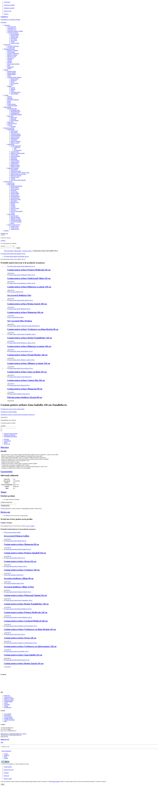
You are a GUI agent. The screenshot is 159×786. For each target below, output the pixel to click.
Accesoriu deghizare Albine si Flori (19, 587)
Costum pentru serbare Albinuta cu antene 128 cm (28, 363)
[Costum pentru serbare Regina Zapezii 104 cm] (20, 300)
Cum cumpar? (7, 714)
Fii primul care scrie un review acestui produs (12, 409)
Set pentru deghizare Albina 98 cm (18, 578)
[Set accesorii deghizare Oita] (15, 291)
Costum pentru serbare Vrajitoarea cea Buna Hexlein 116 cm (30, 629)
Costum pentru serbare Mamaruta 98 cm (24, 389)
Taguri (5, 442)
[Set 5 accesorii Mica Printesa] (15, 317)
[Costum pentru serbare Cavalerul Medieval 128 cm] (18, 617)
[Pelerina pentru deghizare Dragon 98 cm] (18, 394)
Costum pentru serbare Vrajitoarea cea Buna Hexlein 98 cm (32, 329)
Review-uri (7, 443)
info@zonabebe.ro (6, 751)
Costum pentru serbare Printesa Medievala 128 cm (25, 612)
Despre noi (7, 695)
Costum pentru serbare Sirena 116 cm (20, 561)
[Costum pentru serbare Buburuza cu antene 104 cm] (21, 342)
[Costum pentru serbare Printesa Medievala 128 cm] (18, 609)
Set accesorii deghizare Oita (19, 295)
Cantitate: (3, 426)
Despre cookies (56, 781)
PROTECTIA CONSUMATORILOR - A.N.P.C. (14, 733)
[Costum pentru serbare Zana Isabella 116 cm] (16, 651)
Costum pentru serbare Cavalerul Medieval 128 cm (26, 621)
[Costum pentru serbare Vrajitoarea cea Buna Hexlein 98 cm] (23, 326)
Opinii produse (8, 766)
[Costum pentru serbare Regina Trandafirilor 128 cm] (21, 334)
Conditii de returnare (9, 719)
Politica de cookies (9, 700)
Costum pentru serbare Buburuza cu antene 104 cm (29, 346)
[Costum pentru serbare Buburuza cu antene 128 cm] (21, 283)
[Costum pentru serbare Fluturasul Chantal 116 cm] (17, 592)
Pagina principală (8, 251)
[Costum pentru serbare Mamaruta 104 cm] (18, 309)
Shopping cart (4, 233)
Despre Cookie (8, 778)
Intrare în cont (7, 11)
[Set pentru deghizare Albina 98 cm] (13, 575)
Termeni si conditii (9, 698)
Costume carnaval (27, 251)
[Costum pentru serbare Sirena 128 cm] (14, 634)
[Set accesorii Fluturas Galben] (12, 532)
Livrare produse (8, 717)
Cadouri (6, 706)
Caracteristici (7, 441)
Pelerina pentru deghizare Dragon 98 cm (24, 397)
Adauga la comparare (9, 435)
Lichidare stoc (7, 707)
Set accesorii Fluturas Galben (16, 536)
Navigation (3, 22)
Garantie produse (8, 718)
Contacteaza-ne (8, 697)
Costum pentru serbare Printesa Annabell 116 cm (25, 553)
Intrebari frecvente (8, 769)
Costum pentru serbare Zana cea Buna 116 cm (27, 372)
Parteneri (6, 772)
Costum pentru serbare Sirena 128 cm (20, 638)
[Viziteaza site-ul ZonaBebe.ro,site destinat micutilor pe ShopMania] (5, 762)
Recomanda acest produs (10, 436)
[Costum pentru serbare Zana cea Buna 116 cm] (20, 368)
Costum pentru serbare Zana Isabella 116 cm (23, 655)
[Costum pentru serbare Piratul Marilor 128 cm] (20, 351)
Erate (5, 721)
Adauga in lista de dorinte (10, 433)
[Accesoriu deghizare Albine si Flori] (14, 583)
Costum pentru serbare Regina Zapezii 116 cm (23, 663)
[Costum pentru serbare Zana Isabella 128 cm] (16, 256)
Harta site (6, 775)
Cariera (6, 703)
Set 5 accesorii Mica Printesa (19, 321)
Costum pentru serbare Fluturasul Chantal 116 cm (25, 595)
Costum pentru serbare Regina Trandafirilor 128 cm (29, 338)
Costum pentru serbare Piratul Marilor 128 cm (27, 355)
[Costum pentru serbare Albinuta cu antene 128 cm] (21, 360)
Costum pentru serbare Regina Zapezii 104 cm (27, 304)
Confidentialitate (8, 701)
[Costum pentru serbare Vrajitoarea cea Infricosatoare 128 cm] (20, 643)
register (32, 526)
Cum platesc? (7, 715)
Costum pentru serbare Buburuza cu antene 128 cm (29, 287)
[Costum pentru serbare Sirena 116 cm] (14, 558)
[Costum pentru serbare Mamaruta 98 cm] (18, 385)
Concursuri (7, 704)
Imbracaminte (17, 251)
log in (27, 526)
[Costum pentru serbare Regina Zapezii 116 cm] (16, 660)
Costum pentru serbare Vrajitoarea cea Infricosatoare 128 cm (30, 646)
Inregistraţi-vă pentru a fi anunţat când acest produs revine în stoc (18, 414)
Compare (3, 240)
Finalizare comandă (9, 8)
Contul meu (7, 2)
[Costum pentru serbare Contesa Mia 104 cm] (19, 376)
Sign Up (6, 14)
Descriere (6, 439)
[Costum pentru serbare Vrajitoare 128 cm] (15, 566)
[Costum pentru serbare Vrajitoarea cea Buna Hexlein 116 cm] (20, 626)
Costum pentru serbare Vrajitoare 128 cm (22, 570)
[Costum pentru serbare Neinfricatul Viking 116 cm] (21, 275)
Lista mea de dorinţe (9, 5)
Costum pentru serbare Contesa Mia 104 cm (26, 380)
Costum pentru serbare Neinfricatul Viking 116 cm (28, 278)
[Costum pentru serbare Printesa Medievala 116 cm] (21, 266)
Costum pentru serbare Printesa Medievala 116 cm (29, 270)
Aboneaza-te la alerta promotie (9, 411)
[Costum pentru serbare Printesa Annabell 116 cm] (17, 549)
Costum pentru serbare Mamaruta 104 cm (25, 312)
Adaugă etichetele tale (6, 502)
